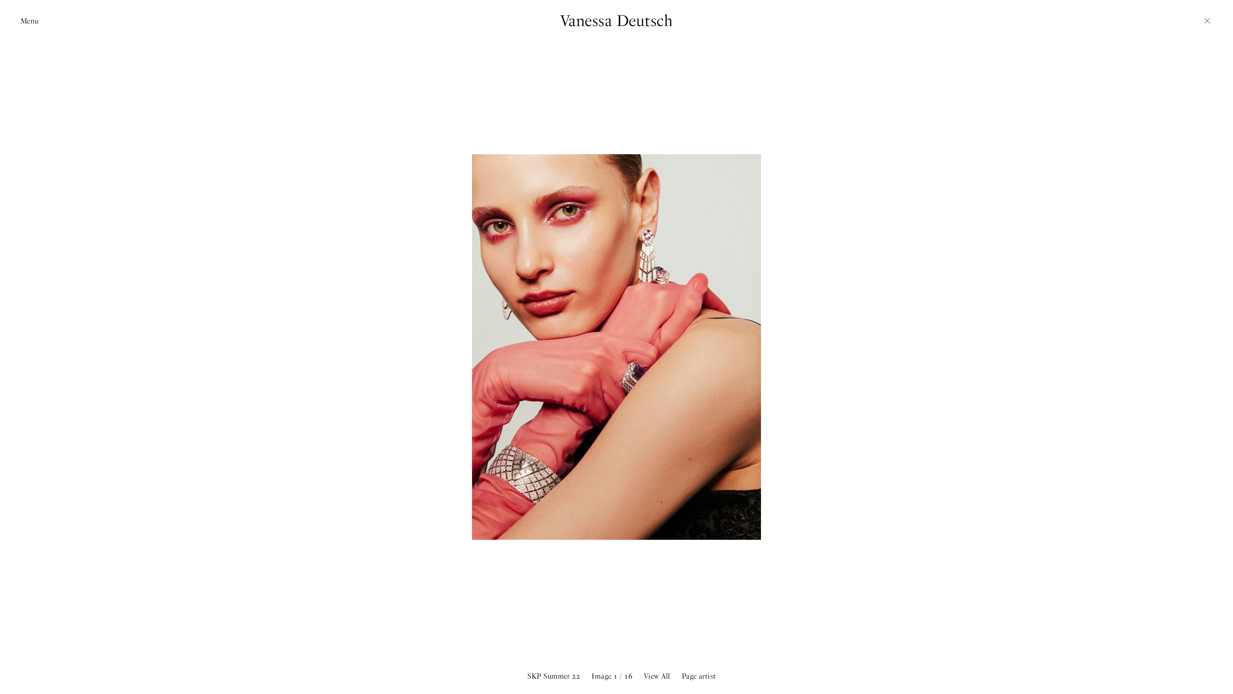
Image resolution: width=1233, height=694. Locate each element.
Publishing (38, 61)
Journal (32, 71)
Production (39, 51)
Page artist (699, 676)
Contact (33, 101)
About (30, 91)
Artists (31, 41)
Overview (35, 31)
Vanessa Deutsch (616, 20)
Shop (29, 81)
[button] (924, 347)
